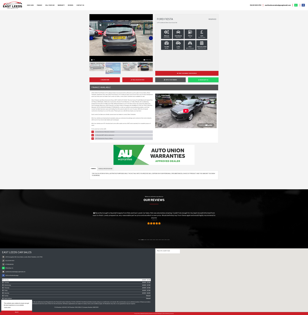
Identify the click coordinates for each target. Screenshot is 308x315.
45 (94, 59)
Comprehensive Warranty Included (104, 132)
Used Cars (30, 5)
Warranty (61, 5)
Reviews (70, 5)
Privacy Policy (137, 313)
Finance (39, 5)
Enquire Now (105, 79)
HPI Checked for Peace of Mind (104, 138)
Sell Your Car (49, 5)
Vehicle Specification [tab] (105, 168)
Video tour (148, 59)
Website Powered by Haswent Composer (149, 313)
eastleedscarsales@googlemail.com (15, 271)
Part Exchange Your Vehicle (187, 73)
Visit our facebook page (11, 275)
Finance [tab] (93, 168)
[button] (151, 38)
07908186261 (9, 264)
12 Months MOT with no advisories (104, 135)
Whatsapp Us (203, 80)
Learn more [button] (7, 307)
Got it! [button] (16, 312)
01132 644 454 (9, 260)
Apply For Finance (171, 79)
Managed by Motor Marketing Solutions (166, 313)
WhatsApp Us (9, 268)
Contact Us (80, 5)
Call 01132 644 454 (138, 79)
